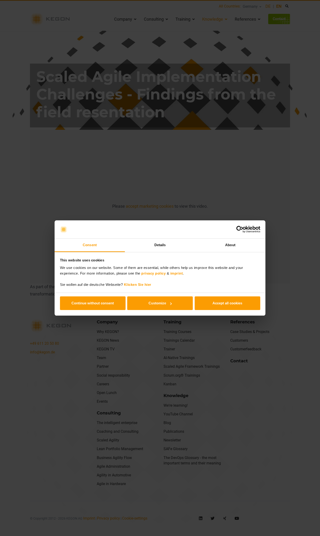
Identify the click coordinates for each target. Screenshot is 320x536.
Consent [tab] (90, 245)
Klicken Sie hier (137, 285)
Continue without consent (92, 303)
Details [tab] (160, 245)
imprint (176, 273)
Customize (157, 303)
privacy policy (153, 273)
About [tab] (230, 245)
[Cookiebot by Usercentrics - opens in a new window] (239, 229)
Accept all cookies (227, 303)
